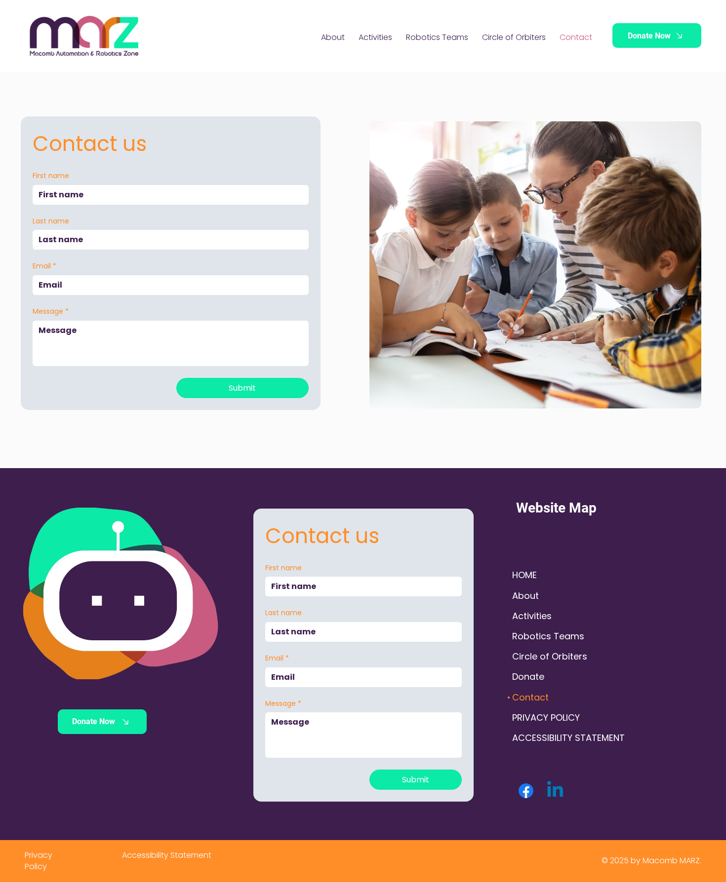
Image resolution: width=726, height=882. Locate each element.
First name (51, 176)
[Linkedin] (555, 791)
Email (44, 266)
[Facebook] (526, 791)
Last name (51, 221)
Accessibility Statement (166, 855)
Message (51, 311)
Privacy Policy (38, 860)
